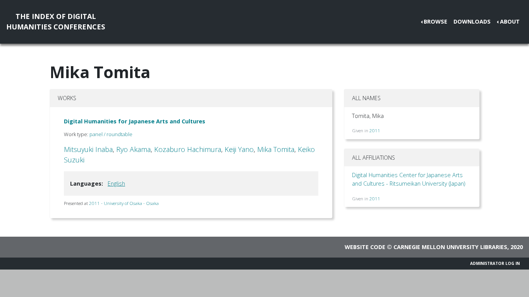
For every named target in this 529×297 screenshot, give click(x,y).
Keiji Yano (239, 149)
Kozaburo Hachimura (187, 149)
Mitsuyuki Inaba (88, 149)
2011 (374, 130)
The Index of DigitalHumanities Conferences (55, 21)
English (116, 183)
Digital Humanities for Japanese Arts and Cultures (134, 121)
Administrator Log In (495, 263)
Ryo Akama (133, 149)
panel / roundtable (110, 134)
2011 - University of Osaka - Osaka (124, 203)
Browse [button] (435, 21)
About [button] (510, 21)
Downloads (472, 21)
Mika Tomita (275, 149)
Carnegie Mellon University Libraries (450, 247)
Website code (365, 247)
